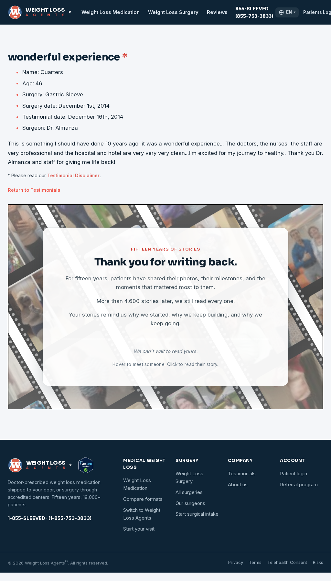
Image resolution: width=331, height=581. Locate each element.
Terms (255, 562)
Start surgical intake (197, 514)
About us (238, 485)
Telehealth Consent (287, 562)
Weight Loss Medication (110, 12)
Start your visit (139, 529)
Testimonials (242, 474)
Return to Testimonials (34, 190)
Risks (318, 562)
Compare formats (143, 499)
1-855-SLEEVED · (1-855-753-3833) (49, 518)
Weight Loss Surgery (173, 12)
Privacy (235, 562)
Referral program (299, 485)
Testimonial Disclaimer (73, 175)
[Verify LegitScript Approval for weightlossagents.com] (85, 465)
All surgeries (189, 492)
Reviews (217, 12)
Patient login (293, 474)
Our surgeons (190, 503)
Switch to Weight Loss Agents (141, 514)
